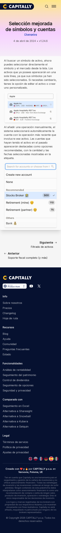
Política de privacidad (16, 447)
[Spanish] (51, 459)
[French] (41, 459)
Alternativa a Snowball (17, 416)
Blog (5, 333)
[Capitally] (18, 6)
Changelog (30, 34)
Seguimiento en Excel (16, 406)
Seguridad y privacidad (17, 390)
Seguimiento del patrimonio (19, 375)
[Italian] (56, 459)
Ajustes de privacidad (16, 452)
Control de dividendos (16, 380)
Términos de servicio (15, 442)
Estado (7, 354)
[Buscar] (46, 6)
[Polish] (36, 459)
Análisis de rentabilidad (17, 369)
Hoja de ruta (10, 318)
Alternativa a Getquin (15, 426)
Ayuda (6, 339)
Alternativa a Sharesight (17, 411)
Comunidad (9, 344)
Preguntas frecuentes (16, 349)
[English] (30, 459)
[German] (46, 459)
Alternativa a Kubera (15, 421)
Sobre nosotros (12, 302)
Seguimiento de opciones (18, 385)
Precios (7, 308)
